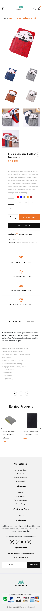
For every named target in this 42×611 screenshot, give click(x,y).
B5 (19, 202)
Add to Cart (30, 217)
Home (4, 18)
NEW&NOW (33, 242)
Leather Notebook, (23, 242)
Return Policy (20, 504)
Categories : (12, 242)
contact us (20, 515)
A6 (11, 208)
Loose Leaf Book (20, 470)
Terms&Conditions (20, 500)
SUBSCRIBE (33, 565)
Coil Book (20, 474)
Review (30, 321)
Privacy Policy (20, 496)
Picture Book (20, 481)
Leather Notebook (20, 477)
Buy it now (24, 225)
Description (14, 321)
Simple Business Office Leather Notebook (8, 434)
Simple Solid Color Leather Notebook (30, 433)
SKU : (10, 239)
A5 (26, 202)
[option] (10, 430)
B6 (32, 202)
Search (20, 492)
